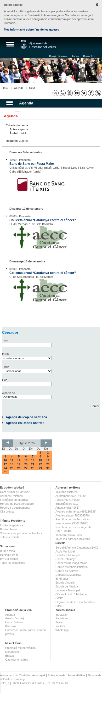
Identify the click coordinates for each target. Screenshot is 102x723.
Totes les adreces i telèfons (72, 538)
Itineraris (10, 626)
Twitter (59, 622)
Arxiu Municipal (65, 551)
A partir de (8, 393)
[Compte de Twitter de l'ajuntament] (84, 93)
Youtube (60, 626)
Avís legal (38, 675)
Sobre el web (56, 675)
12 (18, 460)
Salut (32, 88)
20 (25, 464)
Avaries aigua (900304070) (72, 515)
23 (47, 464)
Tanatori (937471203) (69, 535)
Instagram (61, 614)
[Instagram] (70, 93)
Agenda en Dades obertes (25, 423)
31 (5, 472)
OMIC (59, 598)
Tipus (5, 366)
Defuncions (12, 651)
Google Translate (58, 56)
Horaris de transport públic (17, 503)
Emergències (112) (67, 503)
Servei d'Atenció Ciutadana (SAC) (76, 547)
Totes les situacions (12, 562)
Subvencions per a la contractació (21, 533)
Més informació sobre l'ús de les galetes (31, 29)
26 (18, 468)
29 (40, 468)
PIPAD (59, 606)
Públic (6, 354)
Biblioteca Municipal (67, 555)
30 (47, 468)
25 (11, 468)
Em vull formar (9, 558)
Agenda (18, 88)
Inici (74, 56)
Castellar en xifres (16, 659)
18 (11, 464)
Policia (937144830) (68, 499)
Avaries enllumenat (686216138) (76, 511)
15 (40, 460)
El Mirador (61, 578)
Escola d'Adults (65, 582)
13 (25, 460)
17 (5, 464)
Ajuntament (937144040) (71, 495)
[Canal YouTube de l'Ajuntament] (77, 93)
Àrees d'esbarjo (15, 618)
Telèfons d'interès (66, 491)
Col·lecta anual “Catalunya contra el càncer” (42, 220)
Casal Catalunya (65, 559)
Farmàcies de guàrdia (14, 499)
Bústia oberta (8, 529)
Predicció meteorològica (20, 647)
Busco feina (7, 550)
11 (11, 460)
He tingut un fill (9, 554)
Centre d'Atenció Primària (71, 566)
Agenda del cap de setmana (26, 417)
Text (5, 341)
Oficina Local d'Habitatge (71, 594)
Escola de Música (66, 586)
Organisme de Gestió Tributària (75, 602)
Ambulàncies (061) (67, 507)
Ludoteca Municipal (67, 590)
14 (32, 460)
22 (40, 464)
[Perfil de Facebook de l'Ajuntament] (91, 93)
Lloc (4, 379)
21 (32, 464)
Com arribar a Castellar (15, 491)
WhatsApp (62, 630)
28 (32, 468)
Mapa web (94, 675)
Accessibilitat (76, 675)
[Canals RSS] (98, 93)
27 (25, 468)
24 (5, 468)
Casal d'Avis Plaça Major (71, 563)
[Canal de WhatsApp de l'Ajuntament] (63, 93)
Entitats (10, 655)
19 (18, 464)
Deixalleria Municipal (68, 574)
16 (47, 460)
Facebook (61, 618)
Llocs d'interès (14, 622)
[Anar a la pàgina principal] (38, 44)
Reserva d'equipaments (15, 507)
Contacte (88, 56)
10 (5, 460)
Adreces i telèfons (11, 495)
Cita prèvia (7, 511)
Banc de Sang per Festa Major (31, 163)
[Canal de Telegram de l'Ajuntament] (56, 93)
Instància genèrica (11, 525)
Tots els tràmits (9, 537)
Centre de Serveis (66, 570)
